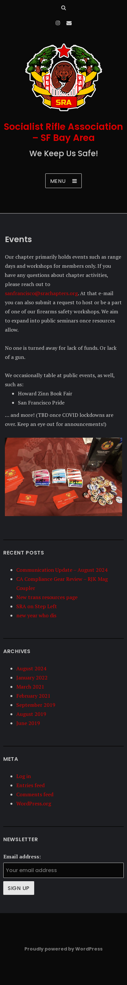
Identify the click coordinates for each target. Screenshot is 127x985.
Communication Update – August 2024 (61, 569)
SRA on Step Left (36, 606)
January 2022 (32, 677)
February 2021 (33, 695)
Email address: (22, 856)
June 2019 (28, 723)
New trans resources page (47, 597)
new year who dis (36, 615)
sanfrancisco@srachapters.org (41, 293)
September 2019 (35, 704)
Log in (23, 776)
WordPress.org (33, 803)
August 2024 (31, 668)
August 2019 (31, 714)
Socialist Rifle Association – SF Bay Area (63, 132)
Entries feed (30, 785)
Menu (58, 181)
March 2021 (30, 686)
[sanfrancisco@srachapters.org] (69, 22)
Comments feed (34, 794)
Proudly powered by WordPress (63, 949)
